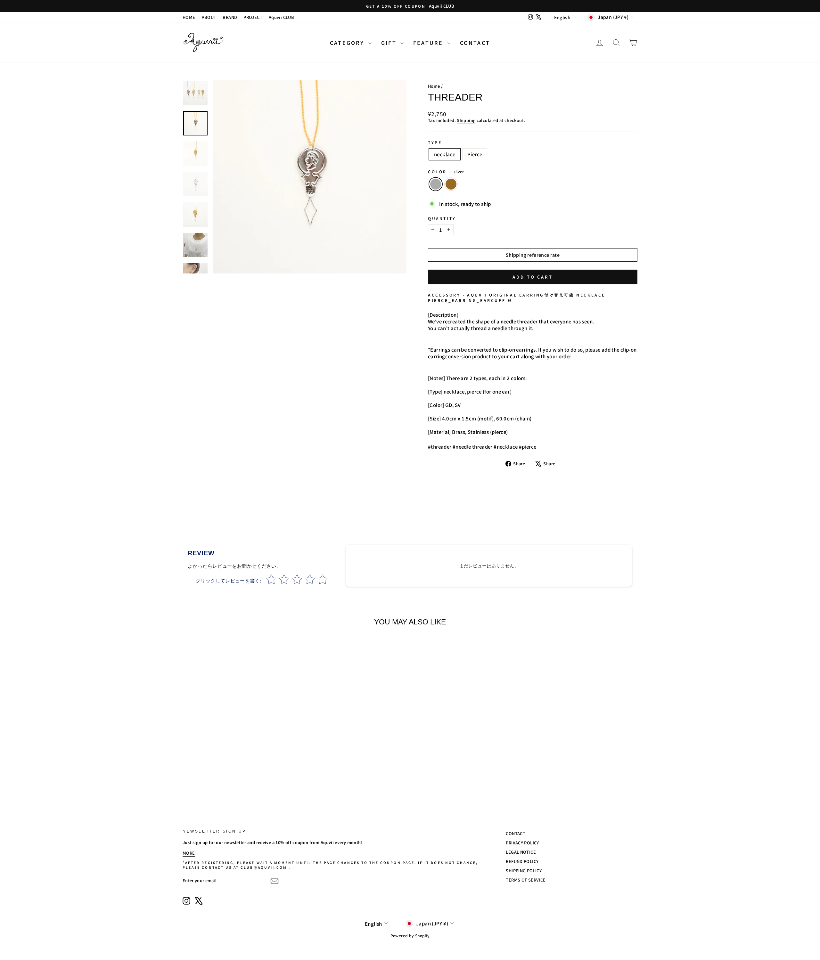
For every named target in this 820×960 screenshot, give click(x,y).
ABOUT (209, 17)
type (435, 142)
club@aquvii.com (264, 867)
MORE (189, 853)
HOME (189, 17)
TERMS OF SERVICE (525, 880)
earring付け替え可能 (546, 294)
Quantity (442, 218)
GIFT (390, 42)
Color (446, 171)
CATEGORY (348, 42)
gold (451, 184)
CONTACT (475, 42)
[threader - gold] (241, 772)
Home (434, 86)
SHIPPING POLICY (524, 870)
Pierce (474, 154)
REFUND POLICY (522, 861)
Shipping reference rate (533, 254)
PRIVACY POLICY (522, 843)
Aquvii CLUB (281, 17)
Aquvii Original (492, 294)
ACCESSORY (444, 294)
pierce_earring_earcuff (466, 300)
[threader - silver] (232, 772)
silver (435, 184)
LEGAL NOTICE (521, 852)
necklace (444, 154)
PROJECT (252, 17)
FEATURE (429, 42)
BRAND (230, 17)
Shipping (466, 120)
